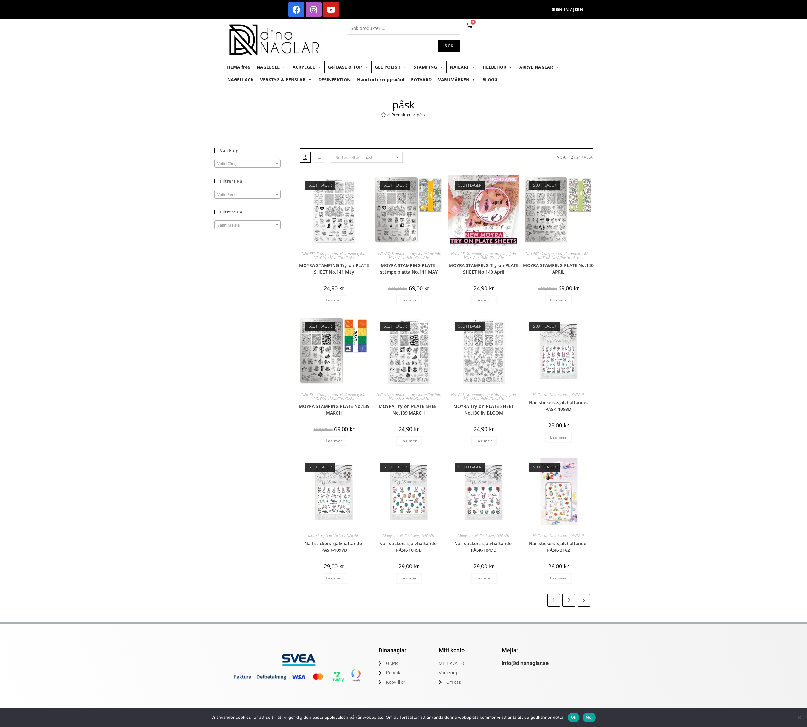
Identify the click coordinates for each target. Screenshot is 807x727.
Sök (449, 46)
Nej (589, 717)
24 (578, 157)
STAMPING (425, 67)
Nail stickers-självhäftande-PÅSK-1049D (408, 546)
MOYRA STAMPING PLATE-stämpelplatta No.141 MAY (409, 268)
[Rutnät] (305, 157)
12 (571, 157)
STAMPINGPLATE (341, 257)
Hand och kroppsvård (380, 80)
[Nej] (799, 717)
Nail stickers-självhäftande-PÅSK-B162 (558, 546)
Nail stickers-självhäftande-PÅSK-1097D (334, 546)
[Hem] (383, 115)
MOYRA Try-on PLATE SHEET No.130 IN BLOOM (483, 409)
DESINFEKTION (334, 80)
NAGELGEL (268, 67)
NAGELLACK (240, 80)
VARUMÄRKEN (453, 80)
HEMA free (238, 67)
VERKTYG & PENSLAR (282, 80)
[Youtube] (331, 9)
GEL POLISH (388, 67)
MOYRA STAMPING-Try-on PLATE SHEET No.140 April (484, 268)
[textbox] (247, 163)
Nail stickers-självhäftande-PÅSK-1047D (483, 546)
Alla (588, 157)
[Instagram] (314, 9)
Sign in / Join (567, 9)
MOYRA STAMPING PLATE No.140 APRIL (558, 268)
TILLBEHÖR (494, 67)
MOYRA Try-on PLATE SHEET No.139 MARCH (409, 409)
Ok (574, 717)
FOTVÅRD (421, 80)
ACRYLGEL (304, 67)
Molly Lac (540, 394)
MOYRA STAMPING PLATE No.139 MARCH (334, 409)
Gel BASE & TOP (345, 67)
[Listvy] (319, 157)
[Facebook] (296, 9)
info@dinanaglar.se (525, 663)
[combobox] (247, 163)
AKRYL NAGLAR (536, 67)
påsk (421, 115)
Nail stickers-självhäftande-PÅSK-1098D (558, 405)
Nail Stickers (559, 394)
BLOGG (489, 80)
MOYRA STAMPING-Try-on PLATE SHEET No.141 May (334, 268)
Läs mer (334, 300)
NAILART (459, 67)
